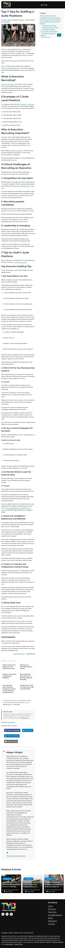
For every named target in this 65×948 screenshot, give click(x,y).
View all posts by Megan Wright (16, 856)
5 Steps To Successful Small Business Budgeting (9, 676)
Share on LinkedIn (13, 736)
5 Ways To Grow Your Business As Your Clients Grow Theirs (9, 666)
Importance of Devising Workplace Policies (26, 666)
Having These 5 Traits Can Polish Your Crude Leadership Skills (27, 687)
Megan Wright (7, 20)
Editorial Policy (52, 921)
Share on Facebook (13, 730)
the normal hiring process (12, 68)
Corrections (51, 924)
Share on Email (12, 741)
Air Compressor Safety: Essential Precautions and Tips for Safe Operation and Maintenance (9, 689)
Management (11, 722)
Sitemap (50, 918)
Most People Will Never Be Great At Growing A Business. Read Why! (26, 676)
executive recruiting (16, 150)
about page (17, 704)
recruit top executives (20, 262)
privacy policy (9, 944)
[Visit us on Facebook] (3, 914)
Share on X (28, 730)
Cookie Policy (18, 944)
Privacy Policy (52, 912)
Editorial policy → (25, 717)
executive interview (19, 654)
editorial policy (7, 704)
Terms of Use (52, 909)
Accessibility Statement (55, 915)
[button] (43, 5)
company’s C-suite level (27, 104)
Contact (50, 906)
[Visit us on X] (7, 914)
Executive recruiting (7, 84)
